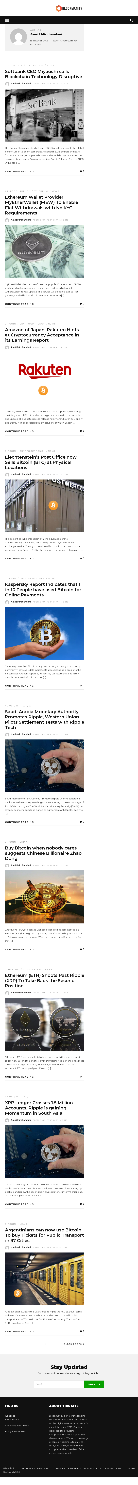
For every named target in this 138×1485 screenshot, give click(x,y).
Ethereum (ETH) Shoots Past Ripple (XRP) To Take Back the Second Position (44, 980)
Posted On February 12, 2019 (50, 865)
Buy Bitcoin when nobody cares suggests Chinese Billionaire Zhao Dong (43, 853)
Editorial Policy (58, 1468)
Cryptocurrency (17, 191)
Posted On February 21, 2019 (50, 220)
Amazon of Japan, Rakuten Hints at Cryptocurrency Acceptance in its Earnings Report (42, 335)
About (119, 1468)
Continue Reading (19, 171)
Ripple (21, 705)
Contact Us (130, 1468)
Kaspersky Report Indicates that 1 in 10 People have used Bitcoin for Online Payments (43, 589)
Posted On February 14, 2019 (50, 602)
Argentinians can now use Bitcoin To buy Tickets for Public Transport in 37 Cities (44, 1235)
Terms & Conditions (92, 1468)
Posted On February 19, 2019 (50, 347)
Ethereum (41, 191)
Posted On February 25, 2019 (51, 84)
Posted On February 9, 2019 (50, 1120)
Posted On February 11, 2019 (50, 993)
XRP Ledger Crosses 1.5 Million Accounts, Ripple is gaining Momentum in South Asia (39, 1108)
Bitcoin (10, 323)
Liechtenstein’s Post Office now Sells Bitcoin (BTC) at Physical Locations (41, 462)
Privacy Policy (74, 1468)
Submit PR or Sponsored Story (34, 1468)
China (24, 842)
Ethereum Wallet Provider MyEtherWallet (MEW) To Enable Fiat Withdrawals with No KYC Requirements (41, 205)
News (50, 65)
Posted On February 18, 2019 (50, 474)
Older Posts (73, 1344)
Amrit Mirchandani (21, 83)
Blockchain (13, 65)
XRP (32, 705)
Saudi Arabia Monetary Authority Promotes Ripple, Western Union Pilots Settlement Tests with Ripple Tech (44, 719)
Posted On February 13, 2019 (50, 734)
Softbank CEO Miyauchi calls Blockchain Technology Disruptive (43, 74)
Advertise (109, 1468)
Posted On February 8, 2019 (50, 1247)
